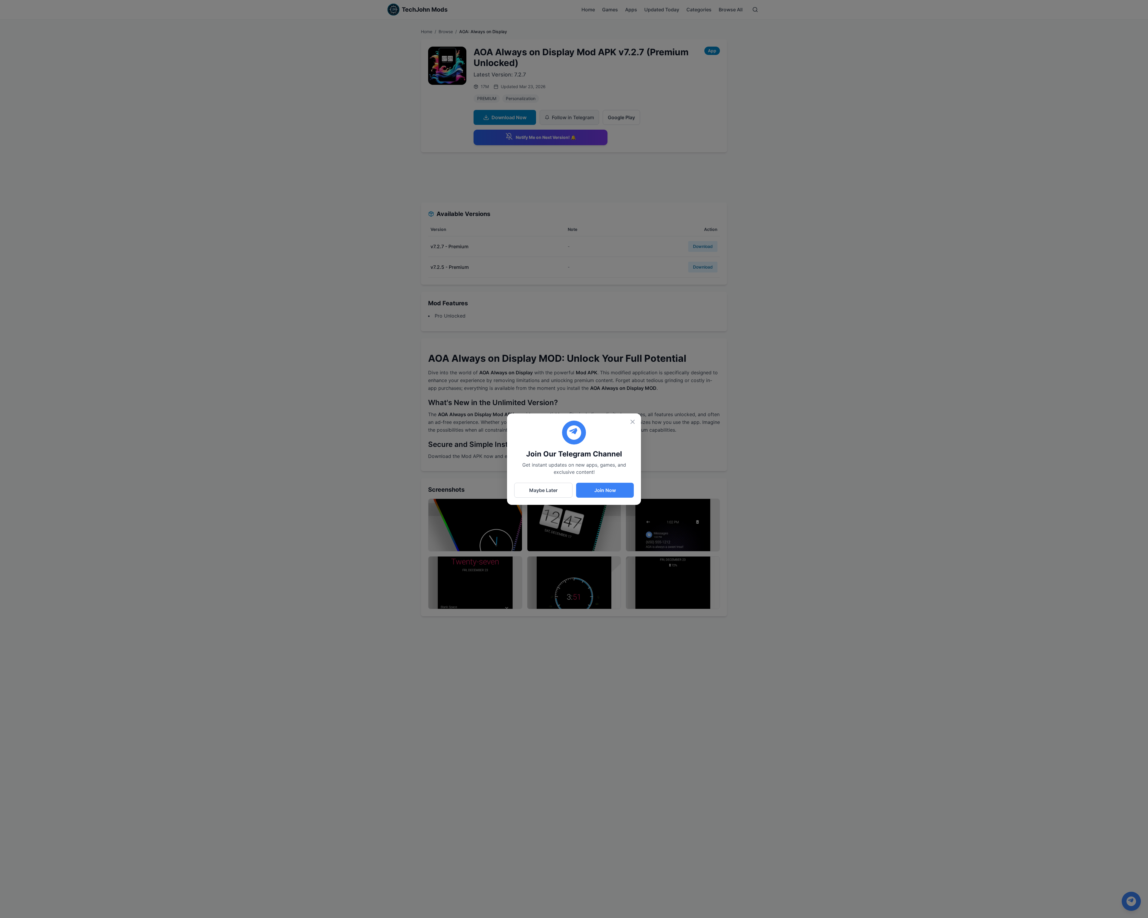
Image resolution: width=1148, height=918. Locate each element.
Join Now (605, 490)
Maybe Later (543, 490)
